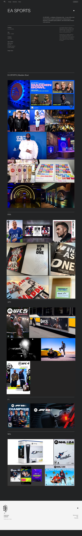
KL (5, 1)
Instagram (6, 515)
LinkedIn (6, 516)
